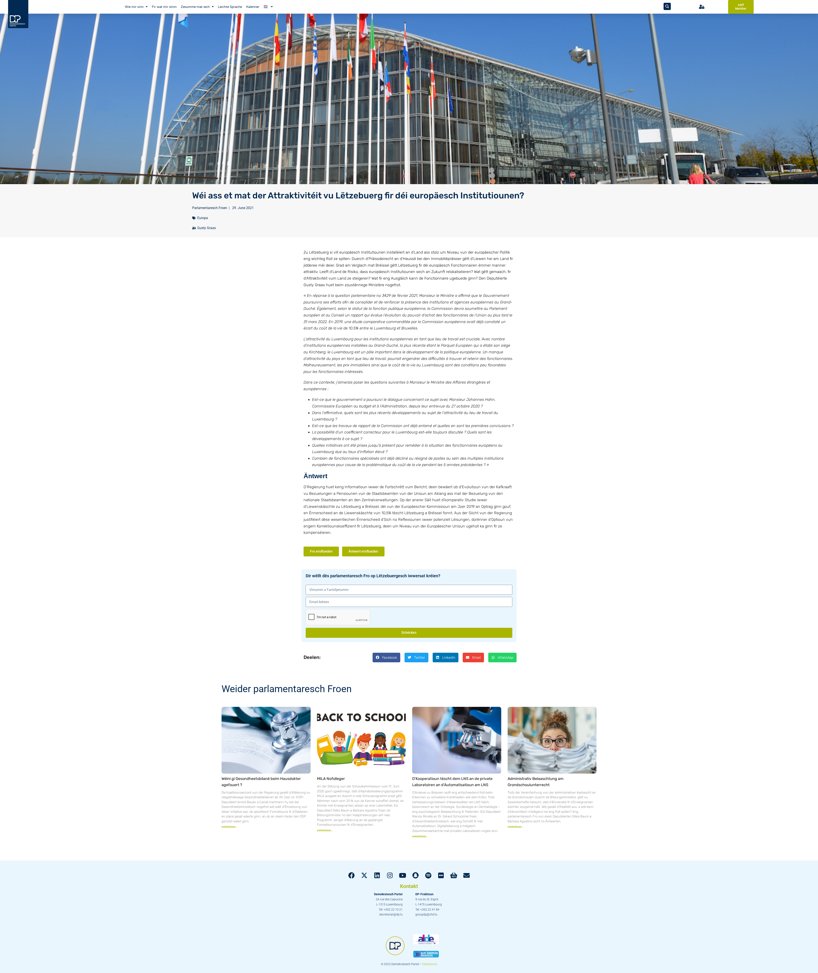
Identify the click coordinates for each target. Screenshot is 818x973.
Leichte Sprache (230, 7)
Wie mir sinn (134, 7)
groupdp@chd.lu (426, 914)
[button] (386, 657)
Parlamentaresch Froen (209, 208)
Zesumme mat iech (195, 7)
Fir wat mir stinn (164, 7)
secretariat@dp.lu (391, 914)
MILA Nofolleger (331, 778)
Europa (202, 218)
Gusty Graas (206, 228)
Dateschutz (429, 964)
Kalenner (252, 7)
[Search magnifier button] (667, 6)
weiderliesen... (230, 826)
